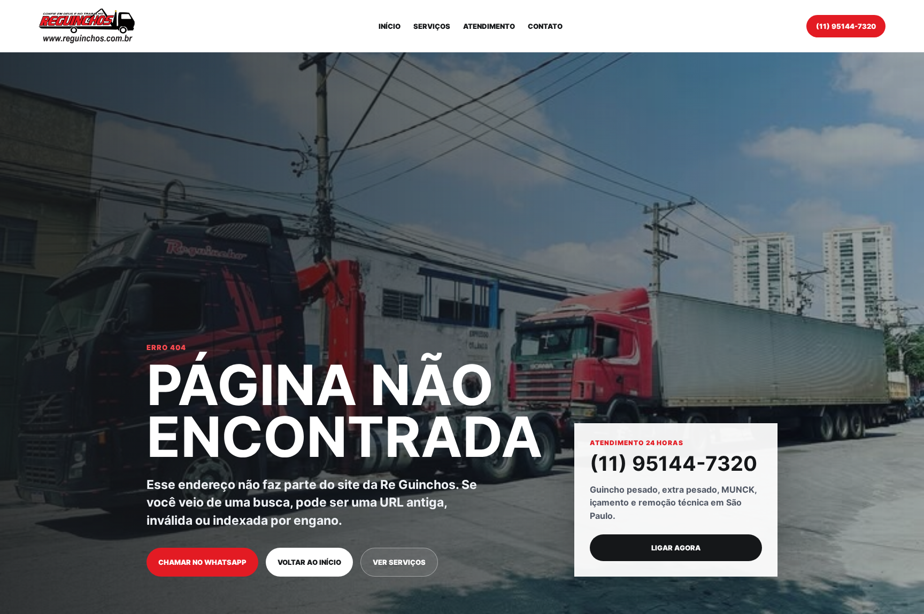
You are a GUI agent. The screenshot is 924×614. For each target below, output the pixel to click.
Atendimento (489, 26)
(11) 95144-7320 (846, 26)
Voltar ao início (309, 562)
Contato (545, 26)
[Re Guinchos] (86, 26)
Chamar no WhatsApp (202, 562)
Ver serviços (399, 562)
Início (390, 26)
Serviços (431, 26)
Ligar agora (675, 547)
